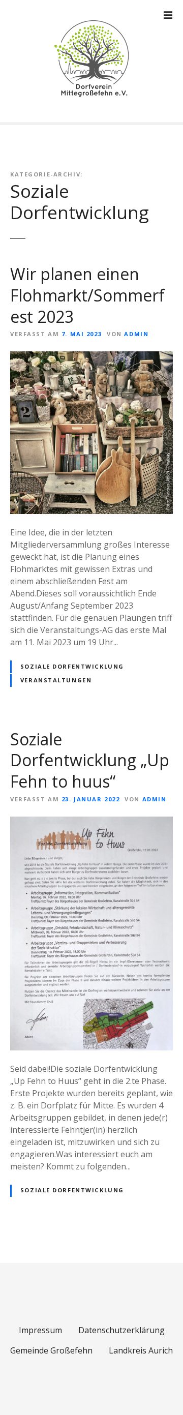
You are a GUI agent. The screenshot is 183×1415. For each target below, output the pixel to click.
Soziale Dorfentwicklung (72, 666)
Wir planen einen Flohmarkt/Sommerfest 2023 (87, 295)
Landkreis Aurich (141, 1350)
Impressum (40, 1330)
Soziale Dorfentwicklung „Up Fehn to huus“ (89, 760)
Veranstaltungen (56, 680)
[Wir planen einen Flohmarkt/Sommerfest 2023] (91, 357)
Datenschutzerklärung (121, 1330)
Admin (136, 334)
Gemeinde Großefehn (51, 1350)
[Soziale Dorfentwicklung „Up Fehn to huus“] (91, 822)
